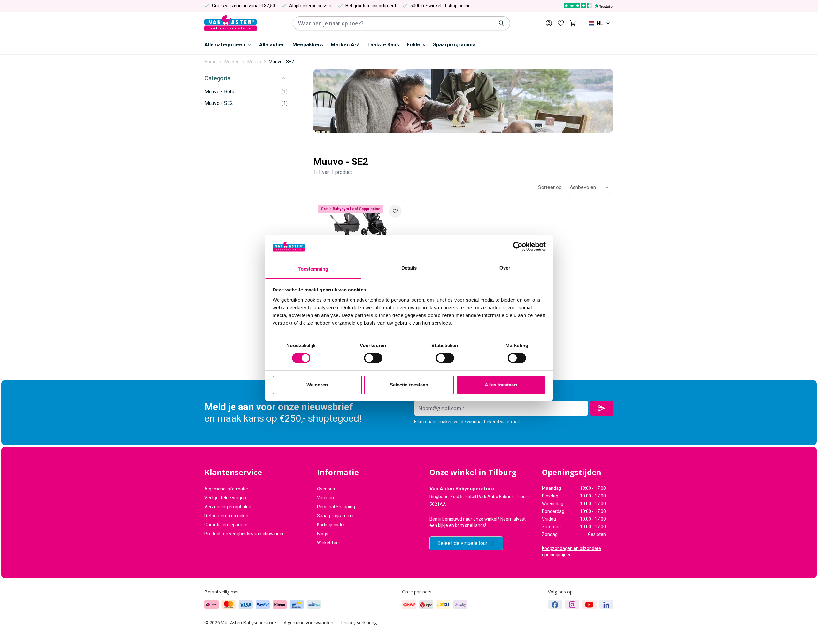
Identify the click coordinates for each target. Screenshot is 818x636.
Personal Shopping (336, 506)
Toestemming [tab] (313, 269)
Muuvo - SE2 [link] (281, 61)
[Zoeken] (502, 23)
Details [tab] (409, 268)
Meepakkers (307, 45)
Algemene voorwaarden (308, 622)
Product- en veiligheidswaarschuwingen (244, 533)
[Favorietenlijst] (561, 23)
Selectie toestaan (409, 384)
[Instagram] (572, 604)
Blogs (322, 533)
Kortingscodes (331, 524)
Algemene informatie (226, 488)
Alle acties (272, 45)
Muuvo (254, 61)
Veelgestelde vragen (225, 497)
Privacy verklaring (359, 622)
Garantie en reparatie (225, 524)
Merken (232, 61)
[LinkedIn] (606, 604)
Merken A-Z (345, 45)
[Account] (549, 23)
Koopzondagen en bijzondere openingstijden (571, 551)
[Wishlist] (395, 211)
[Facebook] (555, 604)
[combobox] (600, 23)
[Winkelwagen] (573, 23)
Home (210, 61)
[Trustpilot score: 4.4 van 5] (589, 5)
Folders (416, 45)
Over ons (326, 488)
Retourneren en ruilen (226, 515)
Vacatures (327, 497)
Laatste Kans (383, 45)
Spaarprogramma (454, 45)
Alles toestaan (501, 384)
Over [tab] (504, 268)
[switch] (373, 358)
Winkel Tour (328, 542)
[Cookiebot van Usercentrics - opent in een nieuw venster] (518, 246)
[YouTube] (589, 604)
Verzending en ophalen (227, 506)
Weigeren (317, 384)
